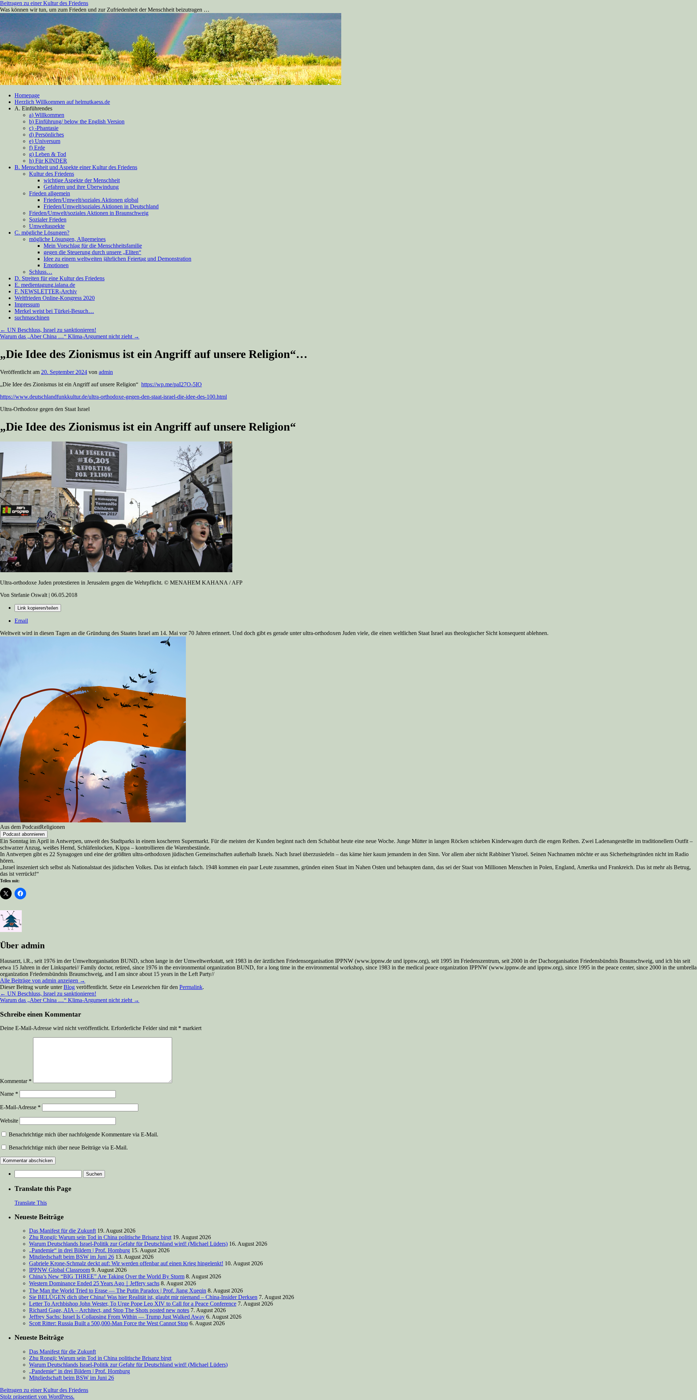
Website (9, 1121)
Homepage (27, 95)
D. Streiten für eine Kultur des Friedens (60, 278)
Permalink (191, 987)
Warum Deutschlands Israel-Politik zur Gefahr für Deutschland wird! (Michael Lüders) (128, 1244)
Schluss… (40, 272)
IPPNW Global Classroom (59, 1270)
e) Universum (44, 141)
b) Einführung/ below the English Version (77, 121)
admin (106, 372)
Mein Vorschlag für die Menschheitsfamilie (93, 246)
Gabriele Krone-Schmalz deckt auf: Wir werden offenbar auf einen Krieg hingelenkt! (126, 1263)
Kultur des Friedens (51, 174)
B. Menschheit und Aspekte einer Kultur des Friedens (76, 167)
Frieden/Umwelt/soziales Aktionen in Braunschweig (88, 213)
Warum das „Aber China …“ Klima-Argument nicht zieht (69, 336)
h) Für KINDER (48, 161)
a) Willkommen (46, 115)
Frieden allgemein (49, 193)
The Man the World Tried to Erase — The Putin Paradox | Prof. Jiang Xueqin (117, 1290)
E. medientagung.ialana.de (45, 285)
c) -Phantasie (43, 128)
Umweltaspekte (47, 226)
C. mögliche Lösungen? (42, 232)
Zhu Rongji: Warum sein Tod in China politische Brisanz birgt (100, 1237)
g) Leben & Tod (47, 154)
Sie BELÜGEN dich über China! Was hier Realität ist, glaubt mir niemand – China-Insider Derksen (143, 1297)
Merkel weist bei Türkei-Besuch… (54, 311)
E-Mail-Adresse (20, 1107)
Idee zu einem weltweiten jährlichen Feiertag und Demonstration (117, 259)
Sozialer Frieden (47, 219)
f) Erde (37, 148)
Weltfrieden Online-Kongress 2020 (55, 298)
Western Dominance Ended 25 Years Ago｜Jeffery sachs (94, 1283)
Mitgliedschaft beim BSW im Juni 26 (71, 1257)
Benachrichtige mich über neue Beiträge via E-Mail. (68, 1147)
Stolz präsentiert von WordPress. (37, 1396)
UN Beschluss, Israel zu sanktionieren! (48, 330)
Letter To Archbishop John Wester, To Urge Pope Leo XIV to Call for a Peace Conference (132, 1304)
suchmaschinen (32, 317)
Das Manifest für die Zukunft (62, 1231)
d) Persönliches (46, 134)
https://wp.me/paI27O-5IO (171, 384)
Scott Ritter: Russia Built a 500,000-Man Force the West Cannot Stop (108, 1323)
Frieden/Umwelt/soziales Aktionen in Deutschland (101, 206)
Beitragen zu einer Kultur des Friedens (44, 3)
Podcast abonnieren (24, 834)
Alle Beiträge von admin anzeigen (42, 980)
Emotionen (56, 265)
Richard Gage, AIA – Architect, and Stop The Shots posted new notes (109, 1310)
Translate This (31, 1203)
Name (9, 1094)
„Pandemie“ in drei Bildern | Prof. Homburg (79, 1250)
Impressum (27, 304)
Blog (69, 987)
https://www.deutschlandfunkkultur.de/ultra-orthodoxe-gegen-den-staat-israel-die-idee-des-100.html (113, 397)
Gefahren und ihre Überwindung (81, 187)
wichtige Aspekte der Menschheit (82, 180)
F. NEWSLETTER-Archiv (46, 291)
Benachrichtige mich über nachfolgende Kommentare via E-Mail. (83, 1134)
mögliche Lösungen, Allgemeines (67, 239)
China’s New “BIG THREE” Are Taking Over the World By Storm (106, 1276)
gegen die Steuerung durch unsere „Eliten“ (92, 252)
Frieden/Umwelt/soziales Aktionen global (91, 200)
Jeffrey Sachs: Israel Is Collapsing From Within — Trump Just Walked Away (117, 1317)
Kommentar (16, 1081)
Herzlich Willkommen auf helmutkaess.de (62, 102)
